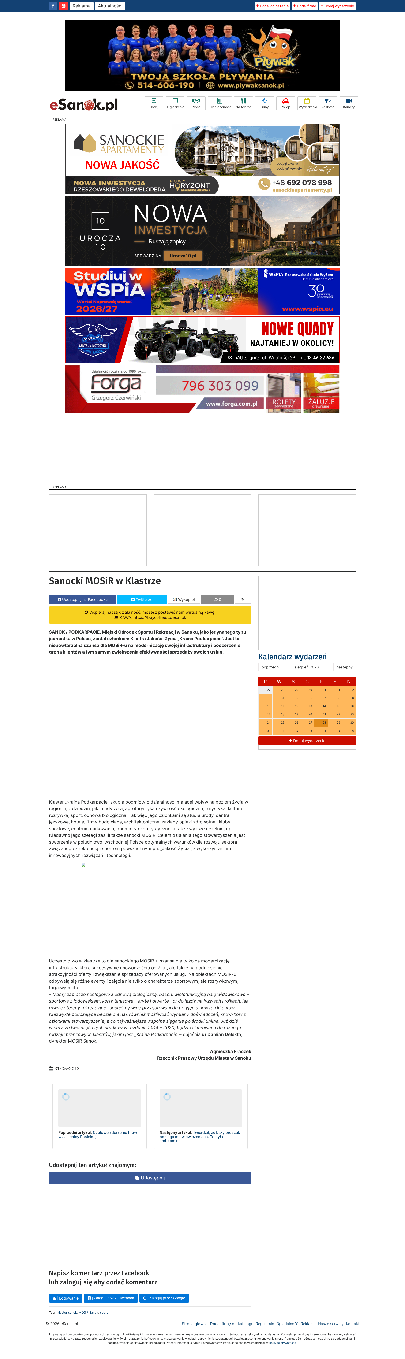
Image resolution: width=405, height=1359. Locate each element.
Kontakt (353, 1323)
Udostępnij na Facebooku (84, 599)
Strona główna (195, 1323)
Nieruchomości (220, 107)
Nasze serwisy (331, 1323)
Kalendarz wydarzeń (292, 656)
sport (104, 1312)
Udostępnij (152, 1178)
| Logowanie (67, 1298)
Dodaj (154, 107)
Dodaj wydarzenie (338, 6)
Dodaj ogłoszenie (274, 6)
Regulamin (265, 1323)
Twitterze (143, 599)
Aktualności (110, 6)
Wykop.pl (186, 599)
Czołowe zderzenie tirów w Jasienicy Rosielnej (97, 1134)
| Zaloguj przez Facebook (112, 1298)
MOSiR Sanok (88, 1312)
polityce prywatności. (283, 1342)
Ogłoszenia (175, 107)
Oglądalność (287, 1323)
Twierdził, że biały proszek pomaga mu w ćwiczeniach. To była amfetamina (200, 1136)
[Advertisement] (202, 448)
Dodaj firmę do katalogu (231, 1323)
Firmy (264, 107)
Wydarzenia (307, 107)
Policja (286, 107)
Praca (196, 107)
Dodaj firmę (306, 6)
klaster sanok (67, 1312)
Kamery (349, 107)
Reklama (82, 6)
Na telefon (243, 107)
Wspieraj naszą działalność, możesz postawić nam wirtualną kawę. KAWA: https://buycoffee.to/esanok (152, 615)
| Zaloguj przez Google (165, 1298)
